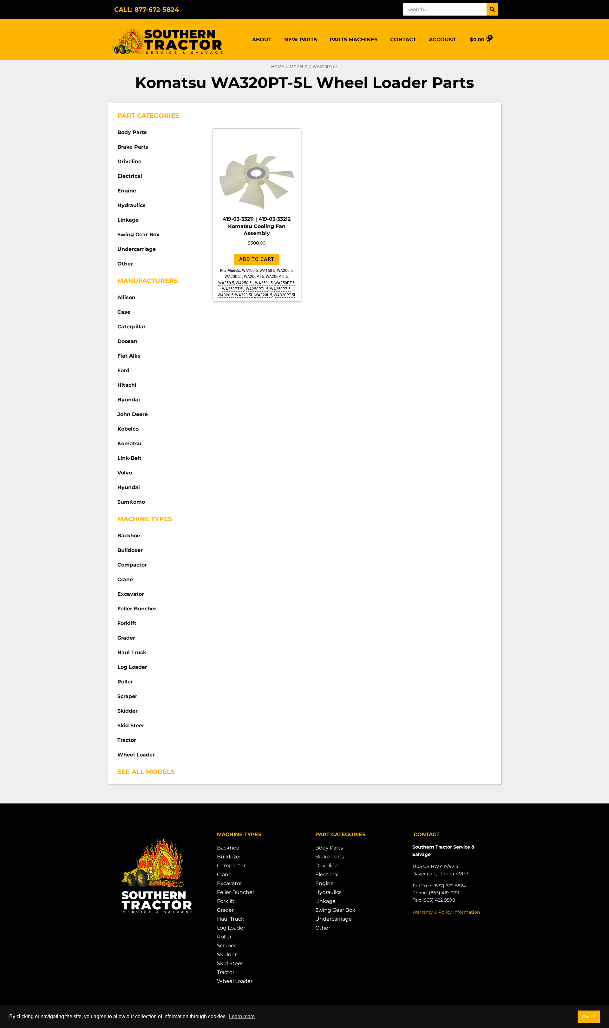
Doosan (127, 341)
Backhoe (128, 536)
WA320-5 (225, 295)
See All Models (146, 772)
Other (125, 264)
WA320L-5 (263, 295)
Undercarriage (136, 249)
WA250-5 (226, 283)
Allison (126, 297)
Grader (126, 638)
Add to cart (256, 259)
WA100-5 (250, 270)
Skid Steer (130, 725)
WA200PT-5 (254, 276)
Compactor (132, 565)
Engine (126, 191)
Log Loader (132, 667)
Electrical (129, 176)
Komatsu (129, 443)
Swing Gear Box (138, 235)
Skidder (127, 711)
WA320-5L (244, 295)
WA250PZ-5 (280, 289)
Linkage (128, 220)
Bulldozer (130, 550)
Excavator (130, 594)
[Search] (492, 9)
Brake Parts (132, 147)
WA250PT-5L (233, 289)
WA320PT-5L (285, 295)
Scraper (127, 696)
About (262, 40)
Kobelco (128, 429)
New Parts (300, 40)
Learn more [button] (242, 1016)
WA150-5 (267, 270)
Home (277, 66)
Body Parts (132, 132)
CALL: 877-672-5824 (146, 9)
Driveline (129, 161)
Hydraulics (131, 205)
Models (298, 66)
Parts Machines (353, 40)
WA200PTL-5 (277, 276)
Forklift (126, 623)
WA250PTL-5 (257, 289)
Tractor (126, 740)
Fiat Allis (129, 356)
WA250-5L (244, 283)
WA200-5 (285, 270)
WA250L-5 (264, 283)
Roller (125, 682)
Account (442, 40)
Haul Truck (131, 652)
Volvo (124, 473)
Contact (403, 40)
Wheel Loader (136, 755)
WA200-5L (233, 276)
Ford (123, 370)
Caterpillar (131, 327)
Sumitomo (131, 502)
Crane (125, 579)
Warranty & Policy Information (446, 912)
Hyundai (128, 400)
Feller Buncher (136, 609)
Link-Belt (129, 458)
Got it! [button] (589, 1016)
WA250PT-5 (284, 283)
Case (123, 312)
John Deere (132, 414)
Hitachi (126, 385)
